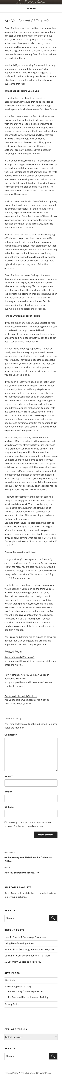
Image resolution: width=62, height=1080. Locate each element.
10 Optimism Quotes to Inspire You (23, 961)
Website (9, 807)
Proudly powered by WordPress (35, 1073)
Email (8, 791)
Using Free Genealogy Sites (19, 943)
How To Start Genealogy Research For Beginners (30, 949)
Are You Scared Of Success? (19, 657)
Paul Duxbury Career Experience (25, 991)
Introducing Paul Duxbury (18, 986)
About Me (10, 980)
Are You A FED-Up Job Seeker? (21, 696)
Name (8, 776)
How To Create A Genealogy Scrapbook (25, 937)
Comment (11, 734)
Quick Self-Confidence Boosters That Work (27, 955)
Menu (33, 8)
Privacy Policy (12, 1004)
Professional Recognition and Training (28, 997)
